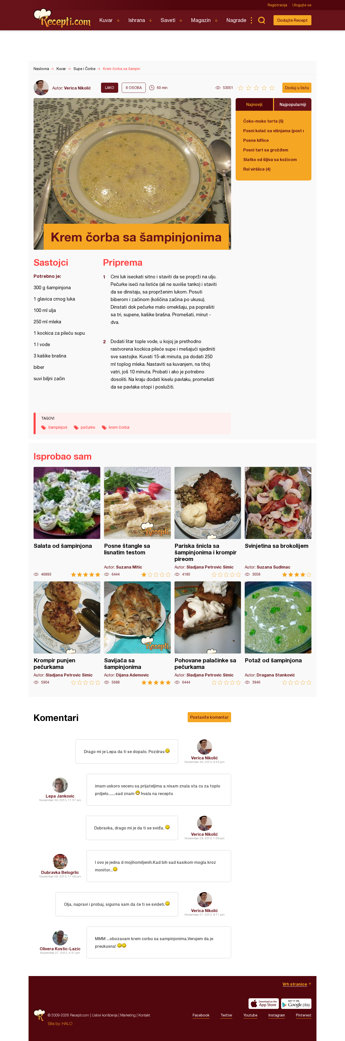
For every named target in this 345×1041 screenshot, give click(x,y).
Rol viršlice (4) (256, 169)
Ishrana (136, 20)
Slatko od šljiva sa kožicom (270, 159)
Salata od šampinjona (67, 522)
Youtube (250, 1015)
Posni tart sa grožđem (265, 149)
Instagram (276, 1015)
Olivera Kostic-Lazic (60, 948)
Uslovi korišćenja (104, 1015)
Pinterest (303, 1015)
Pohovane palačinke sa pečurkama (208, 633)
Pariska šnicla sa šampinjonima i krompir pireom (208, 522)
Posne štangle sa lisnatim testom (137, 522)
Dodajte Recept (292, 20)
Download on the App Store (264, 1003)
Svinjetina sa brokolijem (278, 522)
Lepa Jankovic (60, 796)
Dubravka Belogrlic (60, 872)
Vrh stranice (295, 984)
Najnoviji (254, 104)
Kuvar (106, 20)
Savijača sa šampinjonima (137, 633)
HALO (67, 1023)
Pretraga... (261, 20)
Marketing (128, 1015)
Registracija (277, 5)
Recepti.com (63, 18)
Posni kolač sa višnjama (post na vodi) (273, 130)
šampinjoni (57, 427)
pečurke (88, 427)
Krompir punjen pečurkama (67, 633)
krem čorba (119, 427)
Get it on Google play (296, 1003)
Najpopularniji (293, 104)
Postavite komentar (209, 717)
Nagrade (236, 20)
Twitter (226, 1015)
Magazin (201, 20)
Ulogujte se (301, 5)
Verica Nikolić (77, 87)
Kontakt (144, 1015)
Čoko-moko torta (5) (263, 121)
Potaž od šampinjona (278, 633)
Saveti (168, 20)
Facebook (201, 1015)
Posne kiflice (256, 140)
